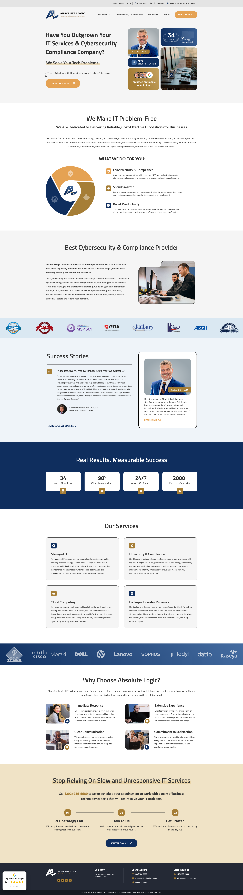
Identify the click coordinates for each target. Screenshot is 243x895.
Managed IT (104, 14)
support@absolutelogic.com (146, 878)
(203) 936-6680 (141, 874)
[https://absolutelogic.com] (65, 14)
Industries (153, 14)
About (166, 14)
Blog (115, 3)
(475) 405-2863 (183, 874)
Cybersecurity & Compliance (129, 14)
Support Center (125, 3)
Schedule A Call (186, 15)
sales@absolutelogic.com (186, 878)
